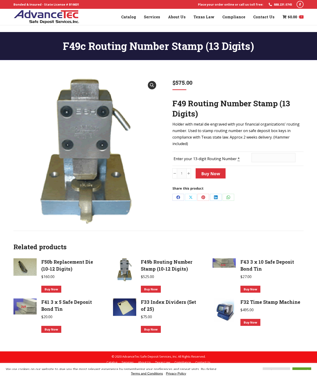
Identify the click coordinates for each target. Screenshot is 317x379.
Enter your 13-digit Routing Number (207, 158)
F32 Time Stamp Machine (270, 302)
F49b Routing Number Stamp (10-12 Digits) (166, 265)
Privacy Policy (176, 373)
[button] (152, 85)
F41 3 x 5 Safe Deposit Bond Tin (66, 305)
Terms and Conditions (147, 373)
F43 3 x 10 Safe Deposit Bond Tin (267, 265)
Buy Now (210, 173)
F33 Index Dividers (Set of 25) (168, 305)
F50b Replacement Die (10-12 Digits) (67, 265)
